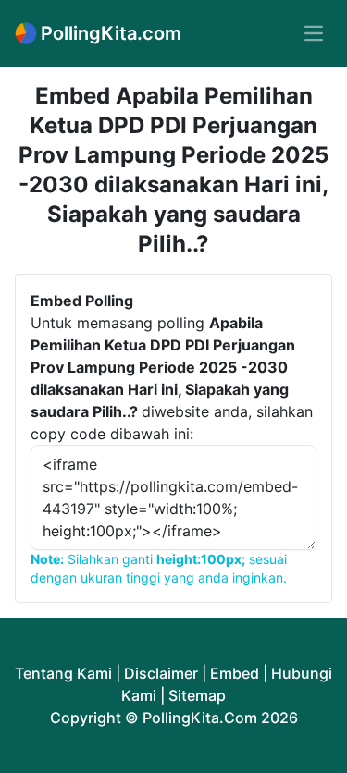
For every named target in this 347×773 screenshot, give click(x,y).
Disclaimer (161, 673)
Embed (234, 673)
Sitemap (197, 695)
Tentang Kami (63, 673)
